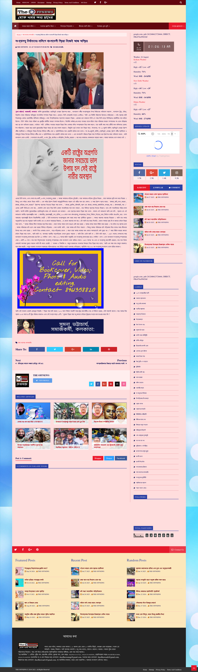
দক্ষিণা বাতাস (139, 382)
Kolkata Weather (140, 59)
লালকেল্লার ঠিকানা (141, 467)
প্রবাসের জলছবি (140, 409)
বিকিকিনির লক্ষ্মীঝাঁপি (141, 414)
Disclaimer (41, 2)
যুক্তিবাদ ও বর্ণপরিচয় (141, 445)
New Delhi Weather (141, 80)
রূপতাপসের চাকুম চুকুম (142, 451)
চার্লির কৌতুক (139, 340)
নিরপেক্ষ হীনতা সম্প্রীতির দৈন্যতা (104, 422)
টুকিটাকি (138, 366)
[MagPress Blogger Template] (35, 14)
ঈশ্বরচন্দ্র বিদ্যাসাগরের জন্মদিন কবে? (36, 568)
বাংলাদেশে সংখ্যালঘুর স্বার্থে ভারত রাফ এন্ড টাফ (70, 422)
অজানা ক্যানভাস (141, 298)
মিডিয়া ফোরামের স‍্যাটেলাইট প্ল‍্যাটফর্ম (147, 591)
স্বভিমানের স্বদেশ (141, 482)
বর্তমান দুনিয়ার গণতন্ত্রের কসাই (34, 580)
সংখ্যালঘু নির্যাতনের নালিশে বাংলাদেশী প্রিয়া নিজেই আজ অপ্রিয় (51, 40)
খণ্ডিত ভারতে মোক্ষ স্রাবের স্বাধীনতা (156, 194)
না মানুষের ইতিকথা (141, 393)
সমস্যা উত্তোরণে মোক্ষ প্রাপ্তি (34, 591)
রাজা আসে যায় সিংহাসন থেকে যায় (155, 207)
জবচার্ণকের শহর (140, 356)
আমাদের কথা (25, 2)
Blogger (98, 458)
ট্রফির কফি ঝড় (140, 372)
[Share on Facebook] (37, 349)
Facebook (121, 458)
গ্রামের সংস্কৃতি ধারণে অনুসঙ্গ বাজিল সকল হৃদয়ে (151, 580)
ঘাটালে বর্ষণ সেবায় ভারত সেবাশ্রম (155, 232)
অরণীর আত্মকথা (140, 308)
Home (18, 2)
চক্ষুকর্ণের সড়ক (140, 330)
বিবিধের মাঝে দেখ (141, 419)
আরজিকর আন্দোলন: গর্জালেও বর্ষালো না (68, 447)
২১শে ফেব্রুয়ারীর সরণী (142, 293)
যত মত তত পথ (140, 440)
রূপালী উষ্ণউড (140, 461)
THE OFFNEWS (21, 669)
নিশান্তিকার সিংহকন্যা (142, 398)
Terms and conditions (72, 2)
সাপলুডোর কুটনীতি (141, 477)
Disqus (109, 458)
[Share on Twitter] (55, 349)
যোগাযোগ (33, 2)
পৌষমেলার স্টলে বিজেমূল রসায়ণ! (146, 603)
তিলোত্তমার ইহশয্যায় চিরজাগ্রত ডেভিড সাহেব (159, 244)
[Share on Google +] (73, 349)
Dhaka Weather (139, 102)
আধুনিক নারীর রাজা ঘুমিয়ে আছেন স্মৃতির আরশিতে (40, 614)
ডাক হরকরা (139, 377)
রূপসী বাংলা (139, 456)
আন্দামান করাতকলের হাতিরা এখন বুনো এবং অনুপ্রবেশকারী (153, 568)
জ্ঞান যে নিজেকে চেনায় (31, 603)
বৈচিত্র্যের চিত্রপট (141, 430)
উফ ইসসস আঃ (140, 324)
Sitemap (48, 2)
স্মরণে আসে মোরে (141, 488)
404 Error (84, 2)
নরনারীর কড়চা (140, 388)
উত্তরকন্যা (139, 319)
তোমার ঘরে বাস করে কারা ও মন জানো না (30, 422)
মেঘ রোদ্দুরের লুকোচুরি (142, 435)
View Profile (43, 380)
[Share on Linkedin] (91, 349)
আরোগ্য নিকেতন (141, 314)
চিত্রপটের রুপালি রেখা (142, 345)
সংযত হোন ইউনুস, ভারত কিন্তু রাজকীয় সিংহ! (150, 614)
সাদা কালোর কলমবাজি (28, 35)
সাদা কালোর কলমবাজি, (58, 47)
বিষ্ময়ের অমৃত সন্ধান (142, 424)
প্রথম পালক (139, 403)
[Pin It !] (109, 349)
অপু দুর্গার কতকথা (141, 303)
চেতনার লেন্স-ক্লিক (141, 351)
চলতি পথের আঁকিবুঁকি (141, 335)
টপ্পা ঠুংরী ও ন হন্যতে (142, 361)
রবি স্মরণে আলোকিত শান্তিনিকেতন (155, 219)
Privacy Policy (58, 2)
